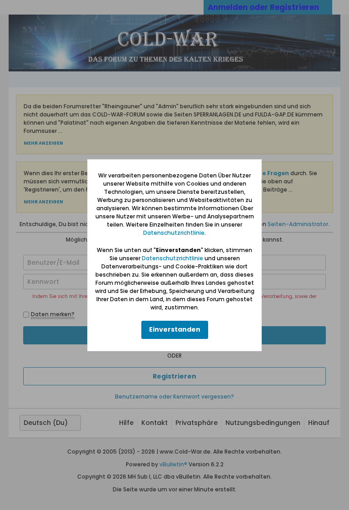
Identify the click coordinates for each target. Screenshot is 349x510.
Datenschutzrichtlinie (173, 233)
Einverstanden (174, 329)
